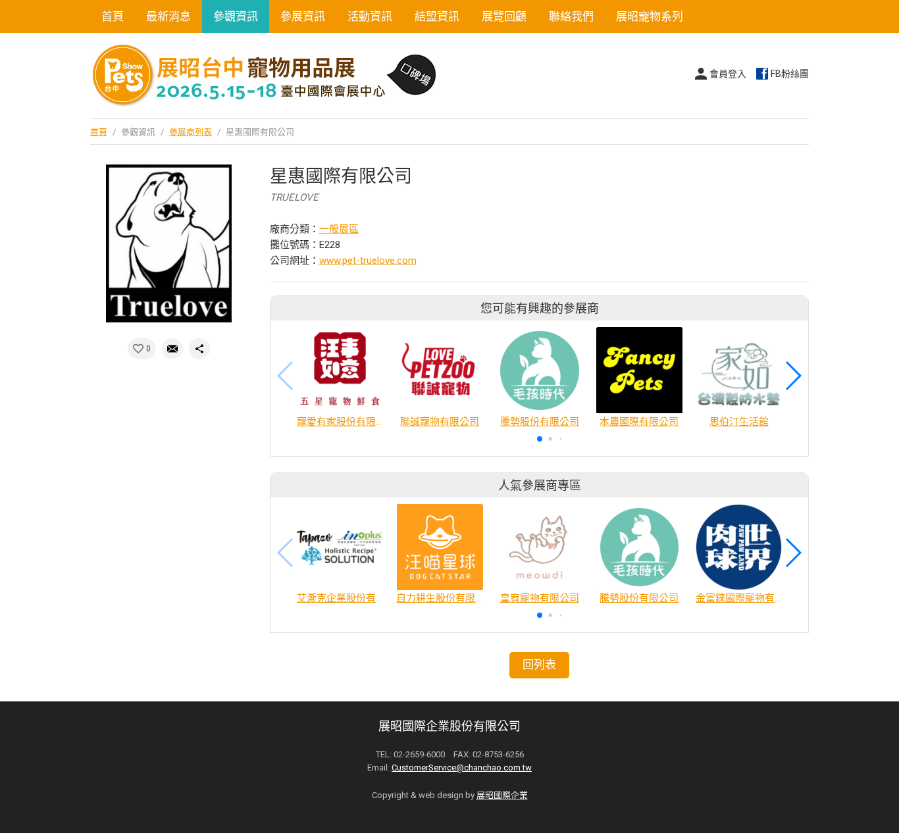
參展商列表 (190, 132)
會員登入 (727, 73)
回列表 (539, 664)
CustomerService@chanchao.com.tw (462, 767)
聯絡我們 (571, 16)
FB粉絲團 (790, 73)
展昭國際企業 (502, 795)
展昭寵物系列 (649, 16)
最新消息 (168, 16)
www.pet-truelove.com (368, 260)
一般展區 (339, 229)
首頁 (112, 16)
